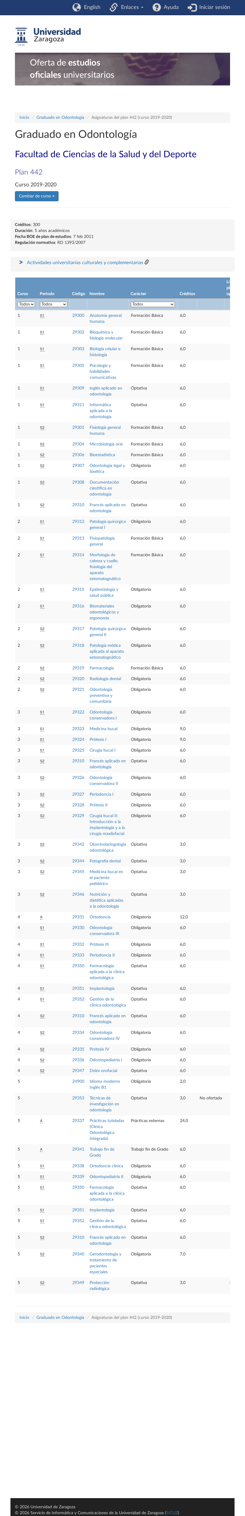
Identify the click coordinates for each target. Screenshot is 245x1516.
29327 (78, 794)
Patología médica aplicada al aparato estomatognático (107, 652)
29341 (78, 1149)
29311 (78, 405)
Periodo (47, 294)
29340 (78, 1254)
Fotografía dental (105, 861)
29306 (78, 455)
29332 (78, 944)
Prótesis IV (99, 1049)
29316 (78, 606)
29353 (78, 1098)
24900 (78, 1081)
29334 (78, 1033)
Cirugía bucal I (103, 750)
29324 (78, 740)
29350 (78, 966)
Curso (22, 294)
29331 (78, 917)
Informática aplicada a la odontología (101, 411)
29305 (78, 366)
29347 (78, 1071)
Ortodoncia (100, 917)
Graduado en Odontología (60, 118)
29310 (78, 505)
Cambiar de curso (35, 196)
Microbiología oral (106, 444)
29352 (78, 999)
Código (78, 294)
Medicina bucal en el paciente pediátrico (106, 878)
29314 (78, 555)
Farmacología (102, 668)
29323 (78, 729)
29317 (78, 629)
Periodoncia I (102, 794)
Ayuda (170, 7)
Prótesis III (99, 944)
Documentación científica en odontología (104, 488)
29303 (78, 349)
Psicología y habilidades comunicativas (103, 372)
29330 (78, 928)
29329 (78, 816)
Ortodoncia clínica (106, 1166)
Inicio (24, 118)
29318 (78, 646)
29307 (78, 466)
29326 (78, 778)
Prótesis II (99, 805)
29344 (78, 861)
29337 (78, 1121)
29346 (78, 894)
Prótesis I (98, 740)
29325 (78, 750)
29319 (78, 668)
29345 (78, 872)
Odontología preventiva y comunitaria (101, 696)
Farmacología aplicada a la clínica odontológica (107, 972)
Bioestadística (102, 455)
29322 (78, 712)
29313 (78, 538)
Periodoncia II (102, 955)
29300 (78, 316)
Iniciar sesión (213, 7)
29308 (78, 482)
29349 (78, 1283)
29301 (78, 428)
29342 (78, 844)
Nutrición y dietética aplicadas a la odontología (106, 900)
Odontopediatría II (106, 1177)
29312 (78, 522)
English (90, 7)
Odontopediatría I (106, 1060)
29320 (78, 679)
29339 (78, 1177)
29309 (78, 388)
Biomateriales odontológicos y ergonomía (104, 612)
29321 (78, 690)
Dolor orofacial (103, 1071)
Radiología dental (105, 679)
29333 (78, 955)
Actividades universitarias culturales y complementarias (85, 262)
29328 (78, 805)
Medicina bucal (103, 729)
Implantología (102, 989)
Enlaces (129, 7)
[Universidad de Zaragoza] (48, 37)
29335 (78, 1049)
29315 (78, 590)
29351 (78, 989)
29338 (78, 1166)
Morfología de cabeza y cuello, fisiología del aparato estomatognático (105, 567)
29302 (78, 332)
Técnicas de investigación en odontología (104, 1104)
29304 (78, 444)
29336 (78, 1060)
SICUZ (172, 1513)
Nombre (97, 294)
